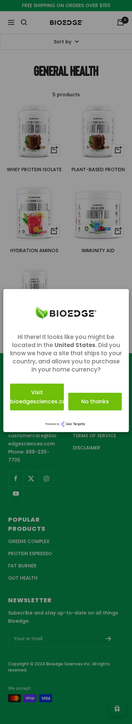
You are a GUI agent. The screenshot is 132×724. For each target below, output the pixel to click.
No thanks (95, 401)
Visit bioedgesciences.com (37, 396)
